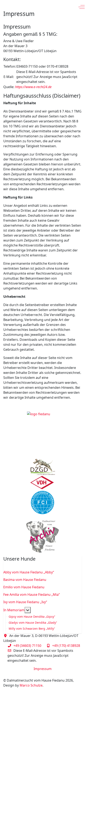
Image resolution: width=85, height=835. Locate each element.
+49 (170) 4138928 (66, 645)
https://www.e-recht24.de (33, 87)
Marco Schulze (31, 685)
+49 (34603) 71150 (27, 645)
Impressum (43, 668)
